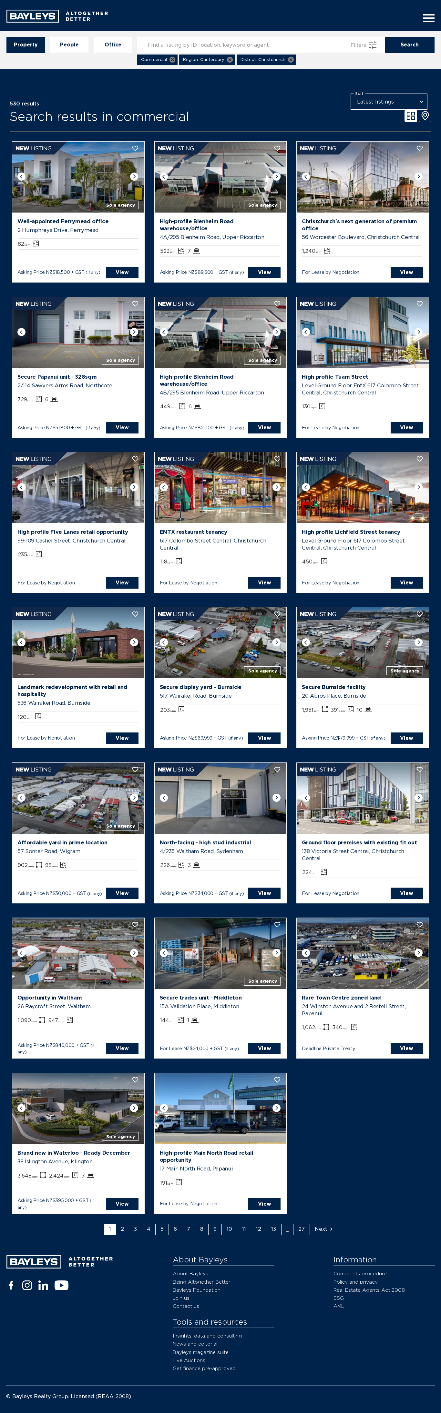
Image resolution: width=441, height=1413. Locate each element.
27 (301, 1229)
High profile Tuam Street (335, 376)
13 (273, 1229)
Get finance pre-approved (204, 1368)
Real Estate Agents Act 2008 (369, 1290)
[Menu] (426, 18)
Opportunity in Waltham (49, 997)
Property (26, 45)
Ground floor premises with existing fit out (359, 842)
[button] (157, 60)
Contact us (186, 1306)
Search (410, 45)
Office (113, 45)
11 (244, 1229)
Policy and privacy (355, 1282)
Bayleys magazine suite (201, 1352)
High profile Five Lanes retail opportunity (72, 532)
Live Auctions (189, 1360)
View (122, 272)
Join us (181, 1298)
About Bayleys (190, 1273)
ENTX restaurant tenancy (193, 532)
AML (338, 1306)
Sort (359, 93)
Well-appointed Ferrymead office (62, 221)
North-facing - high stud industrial (205, 842)
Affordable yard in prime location (62, 842)
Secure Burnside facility (334, 687)
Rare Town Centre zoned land (341, 997)
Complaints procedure (360, 1273)
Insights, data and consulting (207, 1336)
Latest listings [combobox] (375, 102)
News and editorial (195, 1344)
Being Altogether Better (202, 1282)
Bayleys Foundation (197, 1290)
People (69, 45)
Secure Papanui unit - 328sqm (57, 376)
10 (229, 1229)
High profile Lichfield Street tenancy (351, 532)
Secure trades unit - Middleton (201, 997)
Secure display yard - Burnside (200, 687)
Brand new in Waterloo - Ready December (73, 1152)
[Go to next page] (323, 1229)
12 (258, 1229)
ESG (338, 1298)
